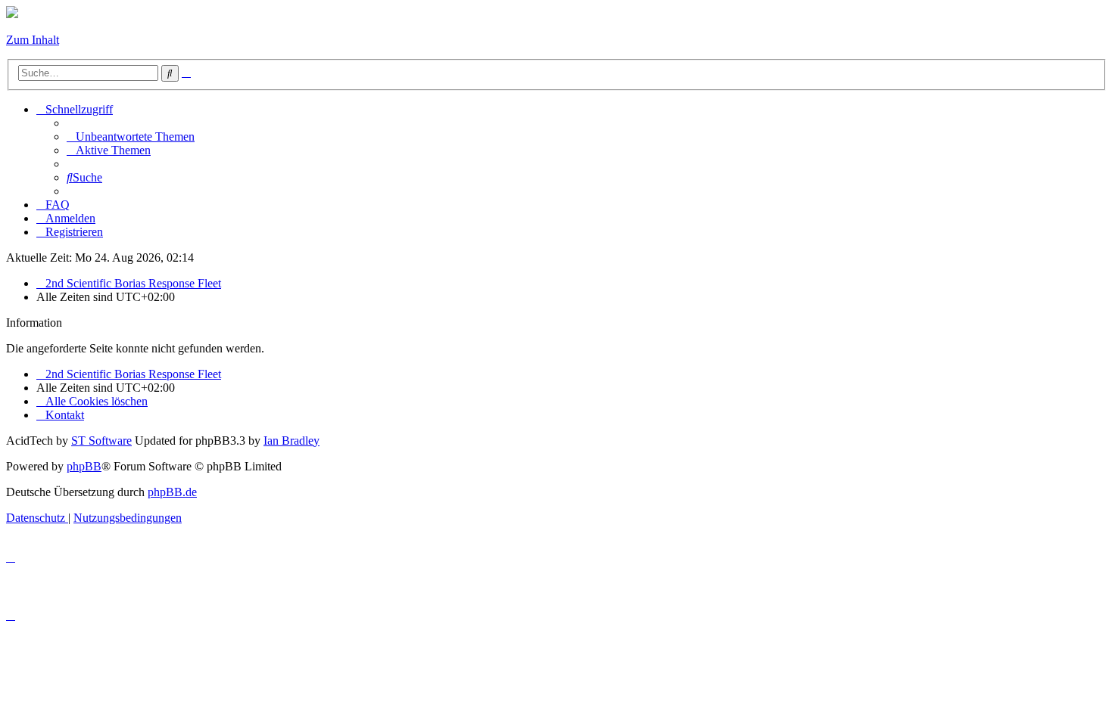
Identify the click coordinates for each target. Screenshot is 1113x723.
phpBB (84, 466)
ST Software (101, 440)
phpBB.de (172, 492)
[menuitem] (131, 136)
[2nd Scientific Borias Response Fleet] (12, 14)
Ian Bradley (291, 440)
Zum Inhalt (32, 39)
